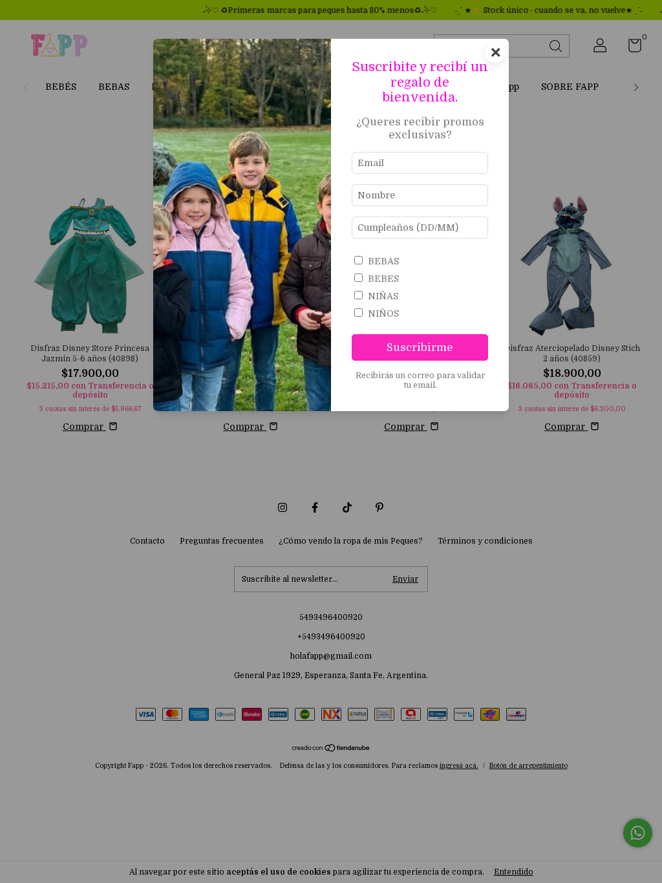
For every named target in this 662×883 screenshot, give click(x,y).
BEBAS (383, 261)
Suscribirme (420, 347)
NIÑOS (383, 313)
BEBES (383, 278)
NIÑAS (383, 296)
